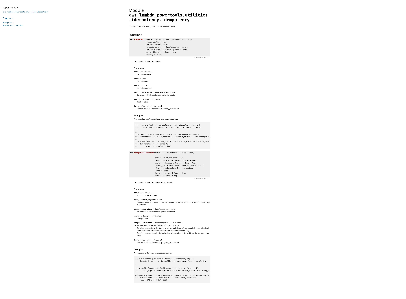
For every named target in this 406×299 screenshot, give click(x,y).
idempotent (8, 23)
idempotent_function (13, 25)
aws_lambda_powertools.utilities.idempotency (25, 12)
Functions (8, 18)
